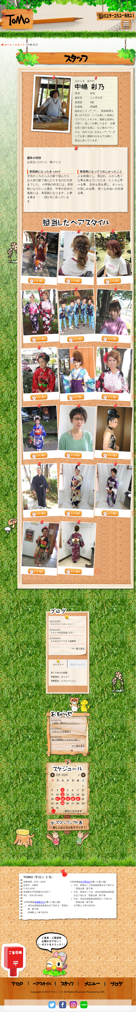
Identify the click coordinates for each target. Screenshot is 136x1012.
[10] (39, 397)
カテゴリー (58, 664)
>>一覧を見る (78, 746)
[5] (75, 339)
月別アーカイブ (77, 664)
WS (103, 991)
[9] (36, 280)
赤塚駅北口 (39, 902)
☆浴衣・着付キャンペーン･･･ (66, 723)
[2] (110, 338)
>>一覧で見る (78, 648)
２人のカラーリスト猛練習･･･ (64, 641)
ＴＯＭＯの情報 (60, 672)
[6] (39, 339)
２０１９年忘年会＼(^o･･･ (63, 632)
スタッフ (20, 44)
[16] (73, 280)
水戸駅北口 (85, 882)
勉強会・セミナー (61, 677)
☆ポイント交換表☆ (61, 731)
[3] (73, 571)
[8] (112, 281)
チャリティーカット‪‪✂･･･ (62, 624)
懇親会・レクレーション (64, 681)
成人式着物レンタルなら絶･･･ (66, 739)
